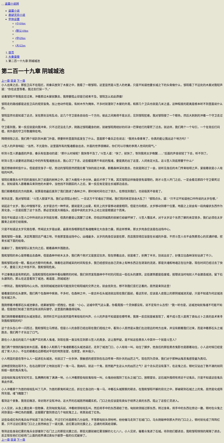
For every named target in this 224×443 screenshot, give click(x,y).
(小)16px (20, 23)
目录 (13, 80)
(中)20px (20, 38)
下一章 (21, 80)
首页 (11, 52)
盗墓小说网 (12, 3)
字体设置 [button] (14, 19)
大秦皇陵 (14, 56)
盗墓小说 (14, 10)
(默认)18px (21, 30)
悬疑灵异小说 (16, 15)
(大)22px (20, 45)
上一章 (5, 80)
